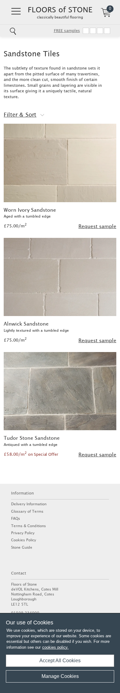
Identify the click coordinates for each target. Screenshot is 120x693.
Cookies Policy (23, 540)
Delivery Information (28, 504)
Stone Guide (21, 547)
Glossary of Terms (27, 511)
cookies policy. (55, 647)
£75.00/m (15, 225)
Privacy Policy (22, 533)
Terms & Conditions (28, 525)
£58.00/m (31, 454)
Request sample (97, 226)
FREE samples (67, 30)
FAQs (15, 518)
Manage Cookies (60, 676)
